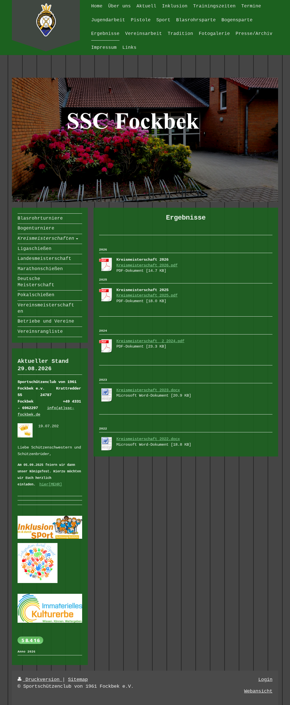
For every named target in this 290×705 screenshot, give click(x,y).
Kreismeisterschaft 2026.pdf (147, 265)
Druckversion (42, 679)
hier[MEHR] (50, 484)
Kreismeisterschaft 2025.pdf (147, 295)
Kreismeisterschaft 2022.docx (148, 439)
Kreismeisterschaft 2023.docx (148, 390)
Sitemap (78, 679)
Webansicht (258, 691)
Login (265, 679)
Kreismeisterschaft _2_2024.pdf (150, 341)
